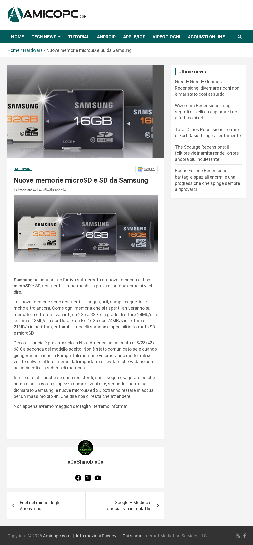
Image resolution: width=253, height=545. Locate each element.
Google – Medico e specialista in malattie (129, 505)
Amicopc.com (57, 535)
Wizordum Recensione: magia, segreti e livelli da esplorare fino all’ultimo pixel (206, 111)
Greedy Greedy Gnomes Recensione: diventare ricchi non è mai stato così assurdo (207, 87)
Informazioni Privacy (96, 535)
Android (106, 36)
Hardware (23, 169)
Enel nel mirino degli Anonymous (39, 505)
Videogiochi (166, 36)
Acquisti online (206, 36)
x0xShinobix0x (54, 189)
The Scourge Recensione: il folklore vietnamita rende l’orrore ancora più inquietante (207, 153)
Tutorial (78, 36)
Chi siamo (132, 535)
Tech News (43, 36)
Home (17, 36)
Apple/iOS (134, 36)
